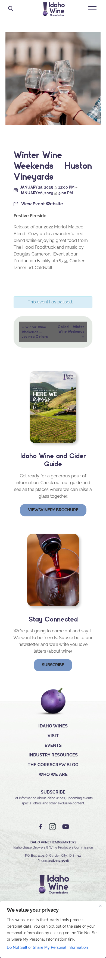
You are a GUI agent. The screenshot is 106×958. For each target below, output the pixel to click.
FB (41, 827)
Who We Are (53, 774)
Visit (53, 735)
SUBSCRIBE (53, 792)
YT (65, 827)
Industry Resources (53, 755)
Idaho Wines (53, 726)
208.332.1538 (58, 861)
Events (53, 745)
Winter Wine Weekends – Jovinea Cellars (35, 331)
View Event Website (42, 203)
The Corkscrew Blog (53, 764)
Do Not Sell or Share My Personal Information (47, 947)
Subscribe (53, 664)
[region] (53, 929)
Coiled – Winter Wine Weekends (71, 332)
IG (52, 827)
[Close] (100, 905)
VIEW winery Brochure (53, 509)
